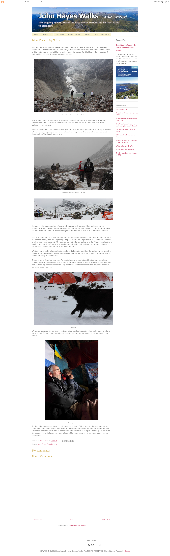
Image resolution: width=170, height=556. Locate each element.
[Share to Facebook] (70, 441)
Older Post (106, 520)
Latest (36, 34)
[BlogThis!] (65, 441)
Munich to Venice (74, 34)
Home (72, 520)
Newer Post (38, 520)
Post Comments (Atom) (76, 526)
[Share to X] (68, 441)
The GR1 (88, 34)
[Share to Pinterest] (73, 441)
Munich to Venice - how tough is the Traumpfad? (126, 141)
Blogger (127, 551)
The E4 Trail (47, 34)
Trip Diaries (60, 34)
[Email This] (63, 441)
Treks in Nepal (52, 444)
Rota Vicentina (121, 109)
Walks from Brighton (102, 34)
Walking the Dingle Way (124, 146)
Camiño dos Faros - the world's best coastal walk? (126, 47)
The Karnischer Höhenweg (125, 149)
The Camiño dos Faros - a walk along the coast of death (126, 125)
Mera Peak (42, 444)
